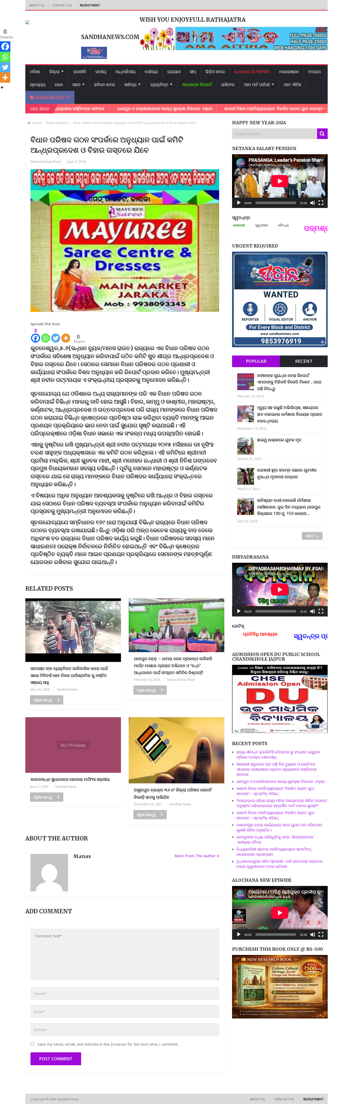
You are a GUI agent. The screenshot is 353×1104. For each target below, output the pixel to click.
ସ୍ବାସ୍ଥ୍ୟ (37, 84)
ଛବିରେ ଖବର (104, 84)
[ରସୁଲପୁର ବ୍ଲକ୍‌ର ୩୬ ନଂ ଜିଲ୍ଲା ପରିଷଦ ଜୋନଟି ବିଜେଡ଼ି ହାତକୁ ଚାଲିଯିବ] (176, 750)
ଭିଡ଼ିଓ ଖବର (215, 71)
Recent (303, 361)
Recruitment (90, 5)
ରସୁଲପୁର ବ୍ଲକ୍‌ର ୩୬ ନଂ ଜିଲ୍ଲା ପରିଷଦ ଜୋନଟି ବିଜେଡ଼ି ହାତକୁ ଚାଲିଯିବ (173, 793)
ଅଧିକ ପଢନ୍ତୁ (43, 699)
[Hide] (2, 88)
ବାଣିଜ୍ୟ (151, 71)
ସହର (76, 84)
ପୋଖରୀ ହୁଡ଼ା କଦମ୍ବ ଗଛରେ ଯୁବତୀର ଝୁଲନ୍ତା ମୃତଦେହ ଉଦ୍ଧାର (287, 473)
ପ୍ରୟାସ (173, 71)
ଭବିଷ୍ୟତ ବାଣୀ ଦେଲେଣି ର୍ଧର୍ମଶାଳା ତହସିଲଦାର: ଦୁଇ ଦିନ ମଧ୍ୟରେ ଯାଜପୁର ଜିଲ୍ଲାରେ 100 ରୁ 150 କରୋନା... (288, 506)
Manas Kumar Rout (45, 161)
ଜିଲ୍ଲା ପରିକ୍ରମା (57, 122)
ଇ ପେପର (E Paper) (252, 71)
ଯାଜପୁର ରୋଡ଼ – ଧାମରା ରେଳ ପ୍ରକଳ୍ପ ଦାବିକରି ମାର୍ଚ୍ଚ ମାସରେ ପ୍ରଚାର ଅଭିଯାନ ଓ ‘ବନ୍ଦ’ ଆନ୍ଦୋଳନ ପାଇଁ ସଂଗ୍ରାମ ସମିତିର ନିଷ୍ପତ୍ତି (173, 665)
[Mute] (312, 202)
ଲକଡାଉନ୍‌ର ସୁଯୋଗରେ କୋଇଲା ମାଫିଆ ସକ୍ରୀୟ (70, 779)
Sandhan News (67, 689)
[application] (280, 181)
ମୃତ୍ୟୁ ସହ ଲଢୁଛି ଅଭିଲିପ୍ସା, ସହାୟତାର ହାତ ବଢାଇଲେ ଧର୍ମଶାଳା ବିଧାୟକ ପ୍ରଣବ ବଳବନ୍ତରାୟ (289, 414)
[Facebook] (5, 46)
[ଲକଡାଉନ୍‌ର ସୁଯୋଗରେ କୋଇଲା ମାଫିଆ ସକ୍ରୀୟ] (73, 745)
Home (37, 122)
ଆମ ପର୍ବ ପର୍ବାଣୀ (257, 84)
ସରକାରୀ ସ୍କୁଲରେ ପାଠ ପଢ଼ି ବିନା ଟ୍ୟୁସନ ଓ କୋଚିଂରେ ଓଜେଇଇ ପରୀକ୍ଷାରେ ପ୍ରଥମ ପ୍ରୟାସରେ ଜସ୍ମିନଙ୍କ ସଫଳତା (276, 769)
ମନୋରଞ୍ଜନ (289, 71)
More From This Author (195, 855)
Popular (256, 361)
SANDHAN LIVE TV (52, 97)
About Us (36, 5)
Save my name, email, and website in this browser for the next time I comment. (108, 1044)
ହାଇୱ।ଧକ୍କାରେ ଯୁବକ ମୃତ (279, 440)
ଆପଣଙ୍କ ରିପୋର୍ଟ (197, 84)
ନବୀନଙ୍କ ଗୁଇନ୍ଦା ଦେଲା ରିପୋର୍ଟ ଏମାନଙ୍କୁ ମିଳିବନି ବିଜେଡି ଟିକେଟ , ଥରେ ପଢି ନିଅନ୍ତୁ (289, 382)
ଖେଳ (59, 84)
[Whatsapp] (45, 335)
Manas (82, 856)
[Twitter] (55, 335)
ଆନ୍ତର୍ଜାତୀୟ (125, 71)
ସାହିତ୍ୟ (130, 84)
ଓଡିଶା (35, 71)
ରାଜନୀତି (79, 71)
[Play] (238, 202)
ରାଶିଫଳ (228, 84)
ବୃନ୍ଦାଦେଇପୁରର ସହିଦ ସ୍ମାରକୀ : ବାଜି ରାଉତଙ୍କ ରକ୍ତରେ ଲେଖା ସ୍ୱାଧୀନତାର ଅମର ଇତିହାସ (279, 864)
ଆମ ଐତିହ (292, 84)
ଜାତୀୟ (100, 71)
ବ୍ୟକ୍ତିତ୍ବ (159, 84)
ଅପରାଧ (314, 71)
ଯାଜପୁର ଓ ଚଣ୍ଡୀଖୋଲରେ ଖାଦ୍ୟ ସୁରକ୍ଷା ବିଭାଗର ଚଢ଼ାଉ (125, 108)
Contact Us (62, 5)
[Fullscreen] (321, 202)
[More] (65, 335)
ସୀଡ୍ (193, 71)
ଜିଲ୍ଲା (54, 71)
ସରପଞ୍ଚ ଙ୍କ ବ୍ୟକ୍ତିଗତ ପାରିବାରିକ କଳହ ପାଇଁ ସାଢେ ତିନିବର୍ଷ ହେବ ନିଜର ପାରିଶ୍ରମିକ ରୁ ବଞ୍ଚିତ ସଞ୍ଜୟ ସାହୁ (69, 675)
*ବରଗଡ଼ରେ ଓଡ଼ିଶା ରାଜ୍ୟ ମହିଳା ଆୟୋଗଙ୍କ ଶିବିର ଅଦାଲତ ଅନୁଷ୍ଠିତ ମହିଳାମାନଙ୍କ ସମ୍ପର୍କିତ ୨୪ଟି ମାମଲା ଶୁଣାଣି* (281, 803)
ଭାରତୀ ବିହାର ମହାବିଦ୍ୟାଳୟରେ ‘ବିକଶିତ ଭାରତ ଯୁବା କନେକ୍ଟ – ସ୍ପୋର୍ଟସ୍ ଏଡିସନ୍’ (250, 108)
